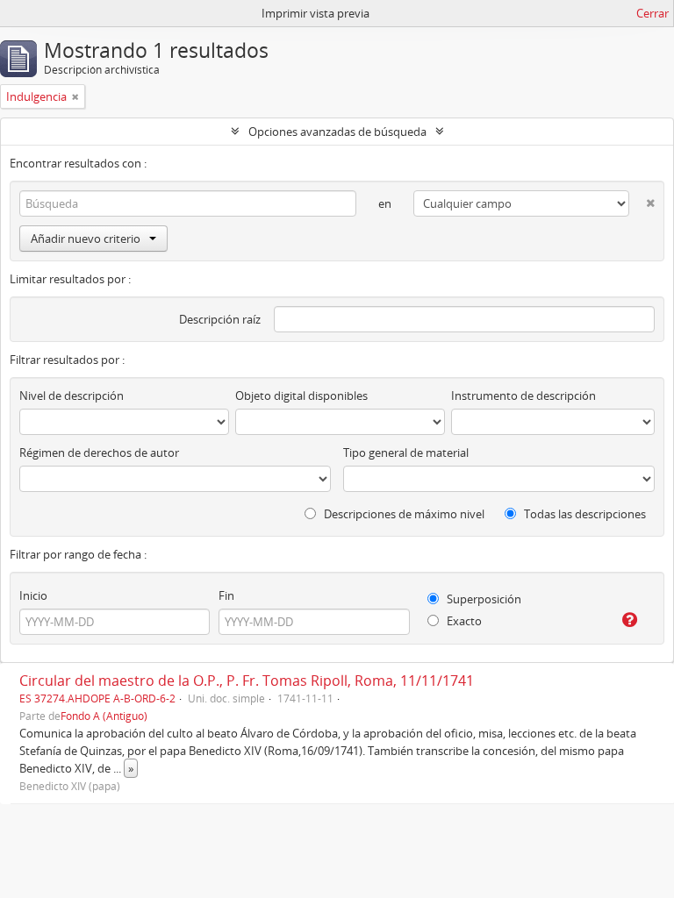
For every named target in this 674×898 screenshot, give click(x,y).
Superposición (482, 599)
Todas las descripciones (583, 514)
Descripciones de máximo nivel (402, 514)
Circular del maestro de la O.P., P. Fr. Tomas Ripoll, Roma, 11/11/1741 (246, 680)
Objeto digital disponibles (301, 395)
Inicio (33, 595)
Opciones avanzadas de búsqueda (337, 131)
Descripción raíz (220, 319)
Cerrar (652, 13)
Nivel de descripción (71, 395)
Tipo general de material (406, 452)
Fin (226, 595)
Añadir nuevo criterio (85, 238)
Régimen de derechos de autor (99, 452)
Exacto (463, 621)
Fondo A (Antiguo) (104, 716)
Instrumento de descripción (523, 395)
